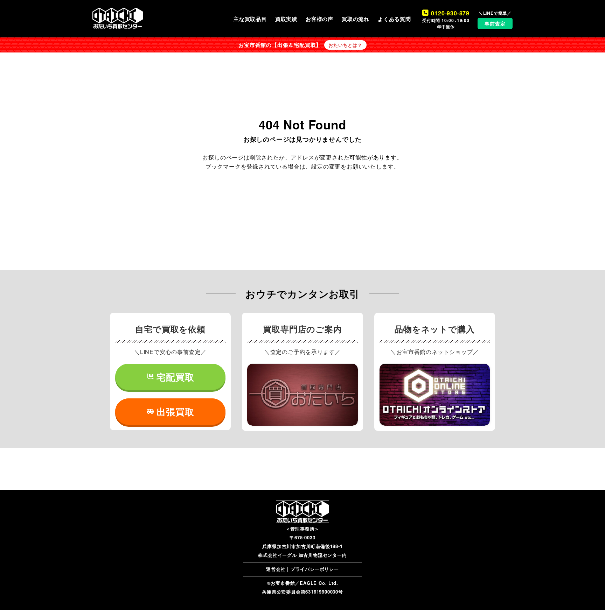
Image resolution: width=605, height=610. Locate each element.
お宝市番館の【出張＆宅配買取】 (279, 44)
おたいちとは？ (345, 45)
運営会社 (275, 569)
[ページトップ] (589, 594)
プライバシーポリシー (315, 569)
